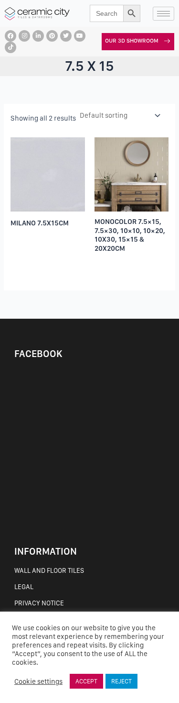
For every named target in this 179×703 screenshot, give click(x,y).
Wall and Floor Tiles (49, 570)
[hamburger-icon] (163, 14)
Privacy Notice (39, 603)
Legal (23, 587)
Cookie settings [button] (38, 681)
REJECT (121, 681)
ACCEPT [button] (86, 681)
